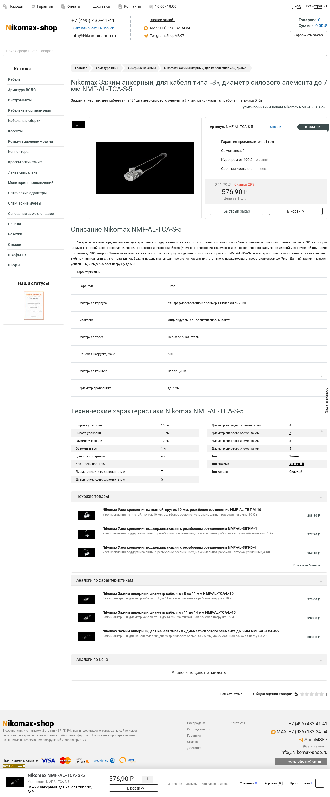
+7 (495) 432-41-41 (92, 20)
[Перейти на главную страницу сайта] (32, 28)
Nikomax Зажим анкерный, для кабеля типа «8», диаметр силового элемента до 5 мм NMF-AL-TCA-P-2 (191, 631)
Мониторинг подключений (30, 183)
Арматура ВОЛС (22, 90)
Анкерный (296, 464)
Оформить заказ (308, 35)
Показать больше (306, 565)
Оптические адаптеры (27, 193)
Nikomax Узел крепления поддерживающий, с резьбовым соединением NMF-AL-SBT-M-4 (180, 528)
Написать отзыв (231, 694)
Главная (81, 68)
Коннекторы (18, 152)
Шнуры (14, 265)
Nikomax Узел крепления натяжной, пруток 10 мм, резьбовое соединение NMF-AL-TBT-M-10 (182, 510)
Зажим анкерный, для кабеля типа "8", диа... (60, 789)
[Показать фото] (78, 125)
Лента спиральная (24, 172)
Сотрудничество (199, 729)
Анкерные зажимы (142, 68)
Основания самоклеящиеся (32, 214)
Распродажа (196, 723)
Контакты (132, 6)
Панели (14, 224)
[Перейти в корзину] (293, 23)
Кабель (14, 79)
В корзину (295, 211)
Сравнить (247, 783)
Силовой (295, 472)
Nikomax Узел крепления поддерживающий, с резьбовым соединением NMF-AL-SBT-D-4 (179, 547)
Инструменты (20, 100)
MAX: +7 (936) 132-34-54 (169, 28)
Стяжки (14, 244)
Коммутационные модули (30, 141)
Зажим (294, 456)
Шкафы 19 (17, 255)
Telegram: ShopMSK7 (166, 36)
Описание (175, 784)
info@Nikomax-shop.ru (303, 752)
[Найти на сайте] (322, 51)
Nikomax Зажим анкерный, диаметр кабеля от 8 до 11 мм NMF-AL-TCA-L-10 (168, 593)
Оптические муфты (24, 203)
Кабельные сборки (24, 121)
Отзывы (191, 784)
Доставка (101, 6)
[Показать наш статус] (34, 305)
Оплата (73, 6)
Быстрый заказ (237, 211)
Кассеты (15, 131)
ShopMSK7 (315, 739)
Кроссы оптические (25, 162)
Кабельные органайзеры (29, 110)
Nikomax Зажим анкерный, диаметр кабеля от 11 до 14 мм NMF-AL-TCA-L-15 (169, 612)
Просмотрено (300, 783)
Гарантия (45, 6)
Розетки (15, 234)
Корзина (270, 783)
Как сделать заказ (214, 784)
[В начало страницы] (319, 783)
